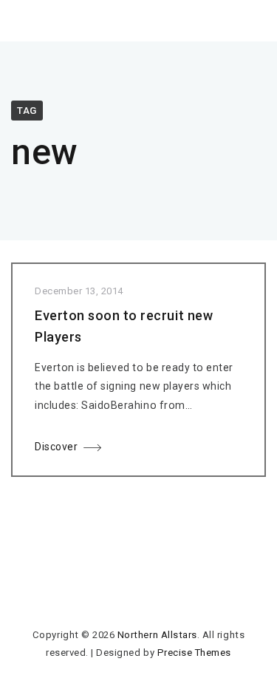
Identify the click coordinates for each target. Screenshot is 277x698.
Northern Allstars (157, 634)
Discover (56, 447)
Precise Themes (194, 652)
